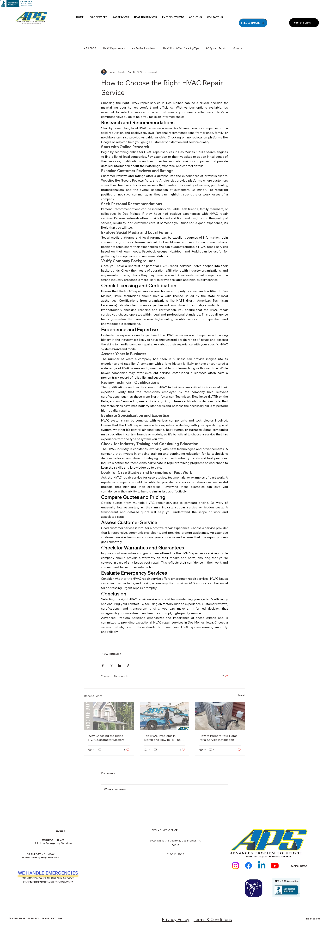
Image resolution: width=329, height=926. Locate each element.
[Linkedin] (261, 865)
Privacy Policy (175, 919)
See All (241, 695)
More (236, 48)
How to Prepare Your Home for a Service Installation (218, 738)
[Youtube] (274, 865)
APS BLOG (90, 48)
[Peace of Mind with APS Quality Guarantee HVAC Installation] (109, 716)
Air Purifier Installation (144, 48)
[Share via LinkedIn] (119, 665)
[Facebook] (248, 865)
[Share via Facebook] (102, 665)
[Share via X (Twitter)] (111, 665)
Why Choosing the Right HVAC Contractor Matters (106, 738)
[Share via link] (128, 665)
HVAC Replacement (114, 48)
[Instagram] (235, 865)
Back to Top (313, 918)
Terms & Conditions (213, 919)
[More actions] (226, 72)
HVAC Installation (111, 653)
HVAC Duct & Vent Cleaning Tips (181, 48)
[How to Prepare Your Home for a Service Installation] (220, 716)
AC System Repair (216, 48)
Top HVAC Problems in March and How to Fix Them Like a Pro (163, 738)
